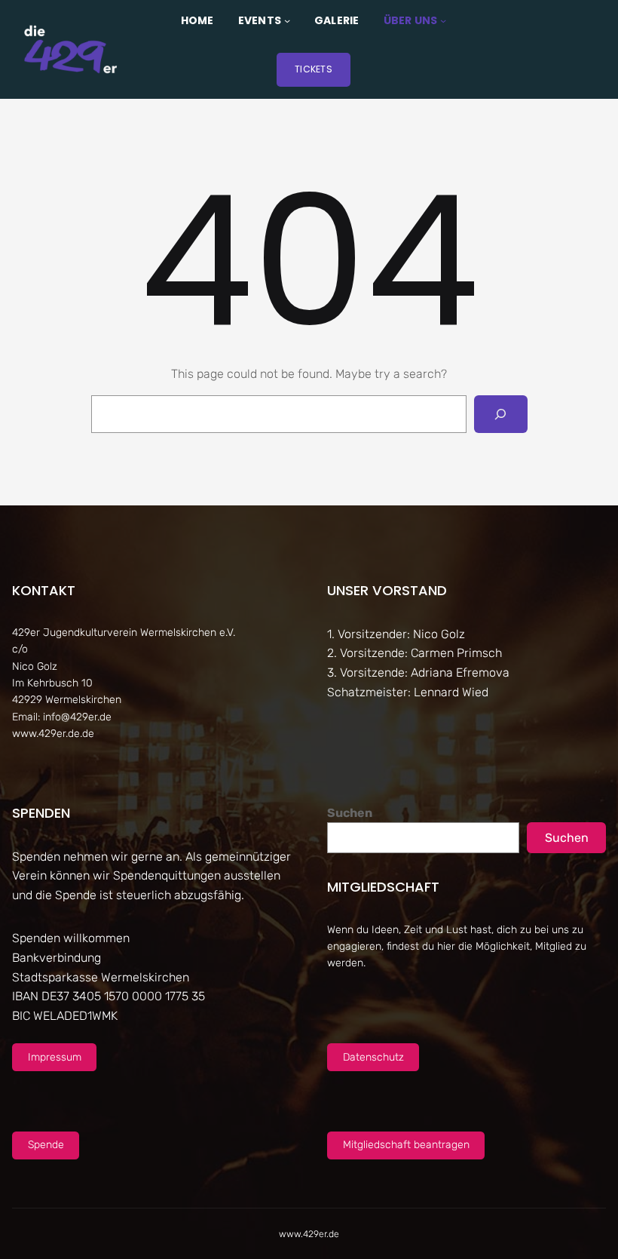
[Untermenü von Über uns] (443, 20)
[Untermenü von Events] (287, 20)
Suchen (349, 813)
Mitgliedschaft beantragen (406, 1144)
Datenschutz (373, 1057)
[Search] (501, 413)
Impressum (54, 1057)
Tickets (313, 69)
